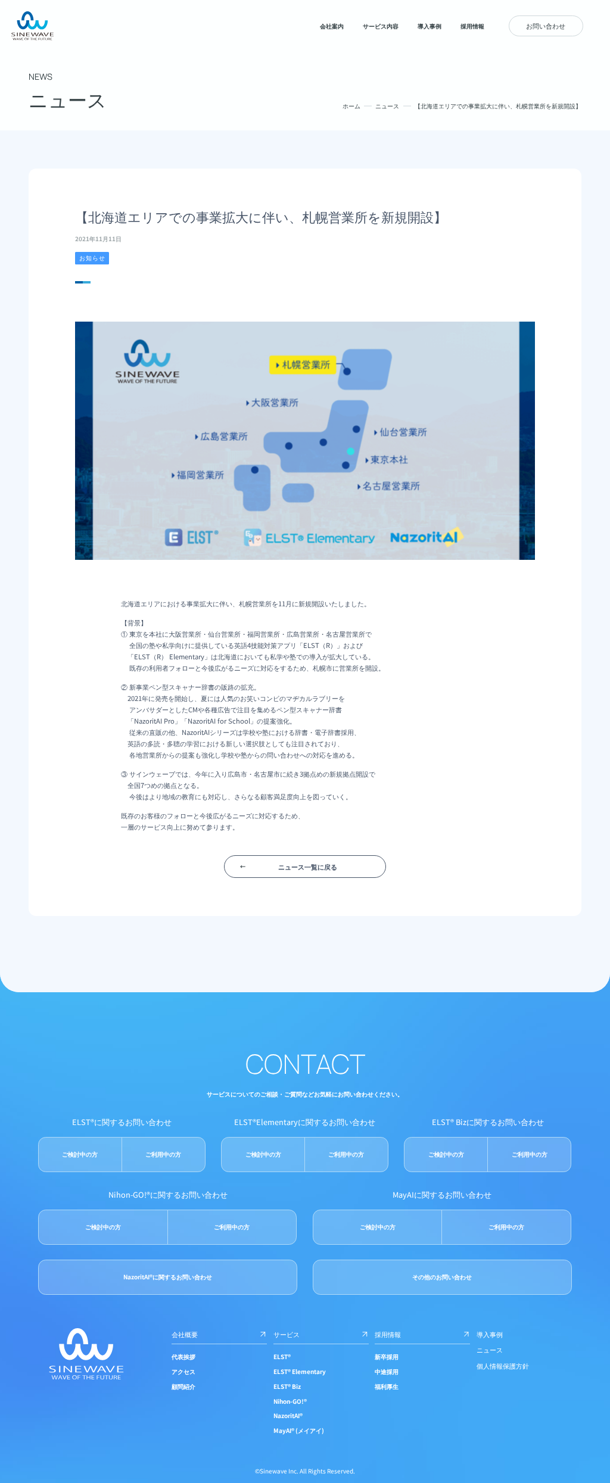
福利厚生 (387, 1386)
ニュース (387, 105)
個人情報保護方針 (503, 1365)
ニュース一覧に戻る (307, 866)
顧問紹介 (183, 1386)
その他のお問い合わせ (442, 1276)
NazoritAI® (288, 1415)
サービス (286, 1334)
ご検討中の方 (80, 1153)
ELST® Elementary (299, 1371)
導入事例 (490, 1334)
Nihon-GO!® (290, 1401)
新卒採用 (387, 1356)
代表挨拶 (183, 1356)
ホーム (351, 105)
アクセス (183, 1371)
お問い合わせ (545, 25)
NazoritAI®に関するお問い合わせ (167, 1276)
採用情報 (388, 1334)
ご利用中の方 (163, 1153)
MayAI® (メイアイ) (298, 1430)
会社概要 (185, 1334)
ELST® (282, 1356)
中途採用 (387, 1371)
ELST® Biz (287, 1386)
